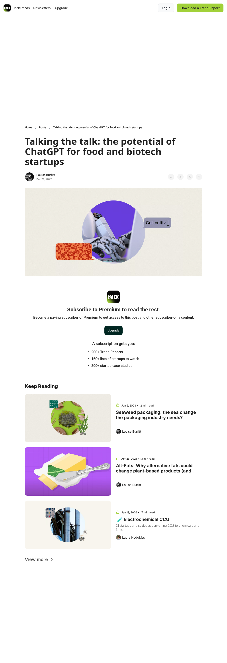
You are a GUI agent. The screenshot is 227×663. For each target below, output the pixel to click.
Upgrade (113, 330)
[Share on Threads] (190, 177)
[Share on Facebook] (171, 177)
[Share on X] (180, 177)
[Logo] (7, 8)
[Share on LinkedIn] (199, 177)
